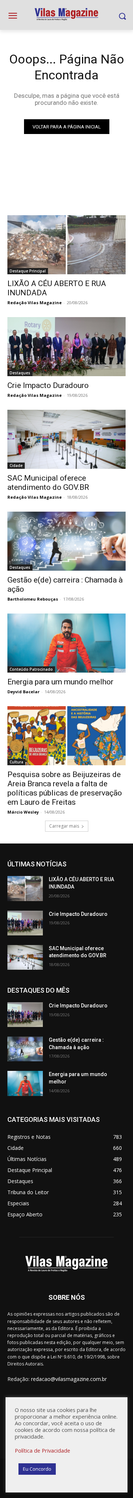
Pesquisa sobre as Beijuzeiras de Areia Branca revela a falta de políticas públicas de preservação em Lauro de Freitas (64, 788)
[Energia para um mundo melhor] (66, 643)
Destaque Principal (28, 271)
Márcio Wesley (23, 812)
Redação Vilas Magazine (34, 302)
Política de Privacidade (42, 1450)
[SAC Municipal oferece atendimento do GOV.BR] (66, 439)
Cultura (16, 762)
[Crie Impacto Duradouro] (66, 346)
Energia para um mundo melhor (60, 681)
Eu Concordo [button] (37, 1469)
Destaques (20, 372)
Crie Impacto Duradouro (48, 385)
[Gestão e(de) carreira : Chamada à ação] (66, 541)
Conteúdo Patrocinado (31, 669)
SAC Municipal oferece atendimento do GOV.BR (48, 483)
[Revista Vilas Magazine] (66, 14)
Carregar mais (64, 826)
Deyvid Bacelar (23, 691)
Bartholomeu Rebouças (32, 599)
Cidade (16, 465)
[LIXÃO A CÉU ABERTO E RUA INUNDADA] (66, 244)
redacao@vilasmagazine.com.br (69, 1378)
